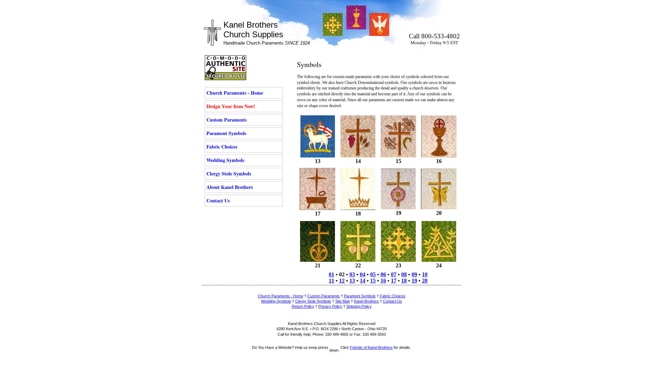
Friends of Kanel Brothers (371, 347)
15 (373, 281)
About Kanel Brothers (229, 187)
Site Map (342, 301)
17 (393, 281)
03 (352, 274)
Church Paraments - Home (234, 92)
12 (342, 281)
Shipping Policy (359, 306)
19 (414, 281)
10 (424, 274)
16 (383, 281)
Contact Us (218, 200)
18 (404, 281)
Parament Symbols (226, 133)
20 (424, 281)
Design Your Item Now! (230, 106)
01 (331, 274)
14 (362, 281)
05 (373, 274)
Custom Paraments (226, 119)
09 (414, 274)
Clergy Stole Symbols (228, 173)
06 (383, 274)
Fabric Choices (221, 146)
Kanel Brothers (366, 301)
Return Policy (303, 306)
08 (404, 274)
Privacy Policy (330, 306)
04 (362, 274)
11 (331, 281)
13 (352, 281)
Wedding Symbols (225, 160)
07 (393, 274)
